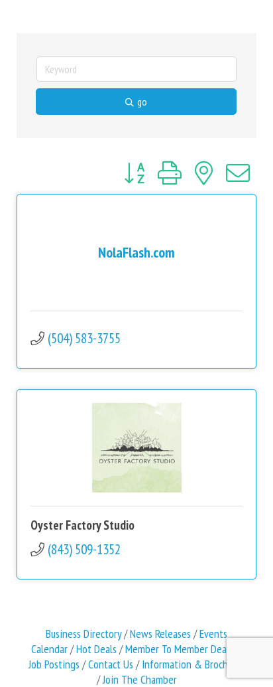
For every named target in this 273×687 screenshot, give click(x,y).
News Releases (160, 633)
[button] (134, 173)
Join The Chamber (140, 679)
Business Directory (83, 633)
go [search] (142, 101)
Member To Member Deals (179, 648)
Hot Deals (96, 648)
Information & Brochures (193, 664)
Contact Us (110, 664)
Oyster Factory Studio (82, 525)
